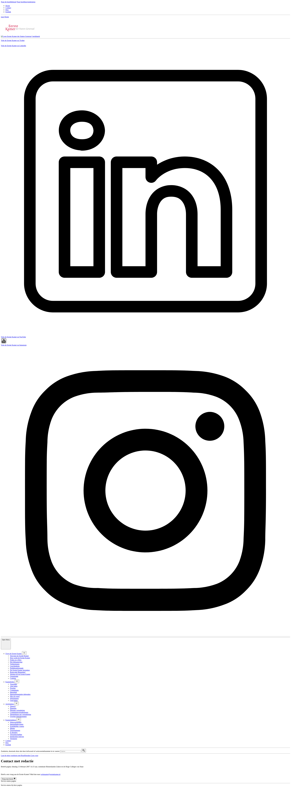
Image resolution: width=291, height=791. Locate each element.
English (8, 12)
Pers (7, 10)
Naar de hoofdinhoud (8, 2)
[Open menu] (24, 653)
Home (7, 6)
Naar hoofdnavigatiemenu (26, 2)
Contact (8, 8)
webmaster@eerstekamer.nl (50, 774)
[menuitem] (13, 654)
